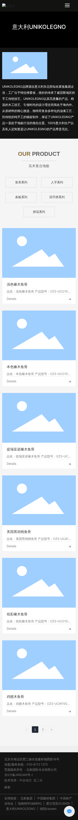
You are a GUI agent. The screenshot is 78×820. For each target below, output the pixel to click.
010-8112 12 (35, 764)
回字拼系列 (57, 197)
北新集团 (26, 798)
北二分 (37, 780)
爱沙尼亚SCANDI (58, 803)
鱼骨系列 (21, 182)
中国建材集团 (46, 798)
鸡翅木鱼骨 (15, 696)
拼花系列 (39, 212)
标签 (7, 787)
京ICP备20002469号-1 (18, 775)
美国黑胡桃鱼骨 (19, 531)
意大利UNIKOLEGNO (39, 26)
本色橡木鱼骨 (17, 367)
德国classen (48, 808)
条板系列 (21, 197)
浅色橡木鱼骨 (17, 284)
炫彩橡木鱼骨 (17, 614)
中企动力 (26, 780)
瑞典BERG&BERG (30, 803)
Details (11, 299)
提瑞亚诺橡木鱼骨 (20, 449)
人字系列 (57, 182)
